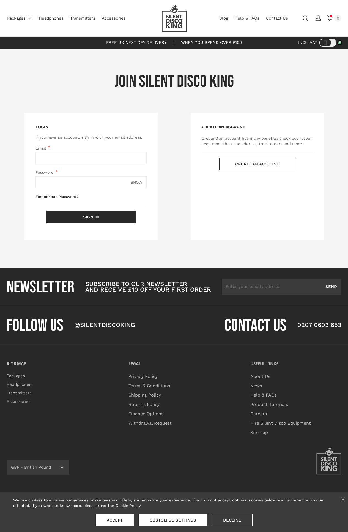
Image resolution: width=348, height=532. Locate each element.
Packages (16, 18)
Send (331, 286)
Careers (258, 413)
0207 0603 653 (319, 324)
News (256, 385)
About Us (260, 376)
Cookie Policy (128, 505)
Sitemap (259, 432)
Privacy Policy (143, 376)
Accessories (114, 18)
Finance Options (145, 413)
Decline (232, 520)
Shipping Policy (144, 395)
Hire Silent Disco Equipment (280, 423)
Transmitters (82, 18)
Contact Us (277, 18)
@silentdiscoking (104, 324)
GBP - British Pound (31, 467)
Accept (115, 520)
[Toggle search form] (305, 18)
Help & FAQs (247, 18)
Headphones (51, 18)
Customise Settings (173, 520)
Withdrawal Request (150, 423)
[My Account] (318, 18)
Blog (223, 18)
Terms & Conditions (149, 385)
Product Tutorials (269, 404)
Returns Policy (144, 404)
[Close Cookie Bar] (343, 499)
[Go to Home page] (174, 18)
